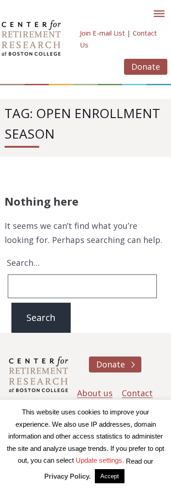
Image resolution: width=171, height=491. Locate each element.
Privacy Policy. (67, 476)
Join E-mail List (102, 32)
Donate (145, 66)
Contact (137, 393)
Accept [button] (109, 476)
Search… (23, 262)
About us (95, 393)
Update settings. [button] (100, 460)
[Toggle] (159, 13)
